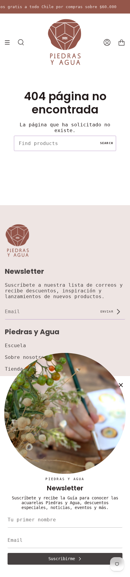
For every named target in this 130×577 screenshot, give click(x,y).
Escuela (15, 345)
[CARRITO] (121, 42)
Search (106, 143)
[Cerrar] (121, 385)
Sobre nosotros (26, 357)
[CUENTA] (107, 42)
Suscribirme (61, 558)
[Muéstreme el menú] (9, 42)
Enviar (107, 311)
